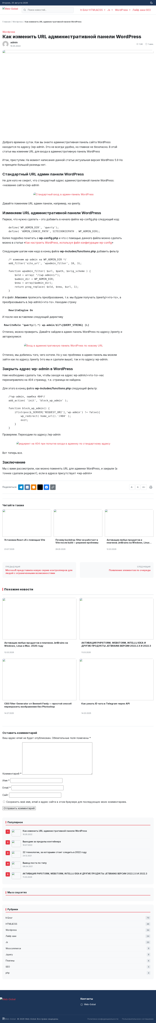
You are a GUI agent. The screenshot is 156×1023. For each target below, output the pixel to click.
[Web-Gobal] (10, 10)
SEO (148, 9)
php (77, 972)
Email (6, 787)
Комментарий (11, 773)
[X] (40, 487)
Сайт (5, 794)
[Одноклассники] (33, 487)
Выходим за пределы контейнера (42, 841)
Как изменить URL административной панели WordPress (55, 831)
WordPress (121, 9)
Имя (6, 780)
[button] (53, 487)
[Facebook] (46, 487)
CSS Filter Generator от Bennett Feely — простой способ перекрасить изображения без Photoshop (38, 705)
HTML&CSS (96, 9)
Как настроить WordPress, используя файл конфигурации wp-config (68, 242)
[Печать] (151, 487)
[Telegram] (21, 487)
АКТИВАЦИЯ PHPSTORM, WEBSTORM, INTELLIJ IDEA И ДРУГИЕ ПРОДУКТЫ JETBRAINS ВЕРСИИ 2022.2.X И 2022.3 (116, 644)
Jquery (77, 954)
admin (14, 42)
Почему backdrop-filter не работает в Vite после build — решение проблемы (76, 541)
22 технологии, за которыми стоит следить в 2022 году (55, 852)
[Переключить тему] (151, 3)
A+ (143, 487)
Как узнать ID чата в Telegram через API (105, 703)
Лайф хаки (139, 9)
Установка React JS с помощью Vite (24, 540)
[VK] (27, 487)
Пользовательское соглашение (138, 1019)
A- (132, 487)
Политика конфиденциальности (102, 1019)
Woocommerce (77, 948)
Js (108, 9)
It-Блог (84, 9)
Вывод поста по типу (35, 863)
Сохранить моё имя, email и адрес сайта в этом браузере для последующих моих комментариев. (66, 801)
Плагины (77, 960)
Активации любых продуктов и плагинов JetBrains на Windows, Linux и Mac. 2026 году (129, 543)
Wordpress (8, 31)
